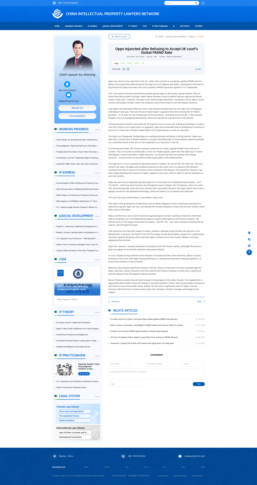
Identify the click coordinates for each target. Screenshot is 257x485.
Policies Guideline (66, 420)
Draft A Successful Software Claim (71, 387)
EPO (145, 467)
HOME (57, 26)
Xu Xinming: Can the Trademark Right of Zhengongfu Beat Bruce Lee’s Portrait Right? (78, 158)
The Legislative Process (69, 416)
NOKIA (137, 63)
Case (145, 26)
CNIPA (86, 467)
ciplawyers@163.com (68, 101)
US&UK (192, 36)
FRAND (129, 63)
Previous (115, 301)
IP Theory (132, 26)
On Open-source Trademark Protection (73, 322)
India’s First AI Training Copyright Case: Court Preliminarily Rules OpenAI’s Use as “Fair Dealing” (78, 244)
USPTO (107, 467)
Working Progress (74, 26)
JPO (164, 467)
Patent (200, 36)
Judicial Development (112, 26)
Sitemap (198, 26)
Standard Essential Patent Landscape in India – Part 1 (78, 340)
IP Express (92, 26)
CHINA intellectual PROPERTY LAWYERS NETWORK (112, 13)
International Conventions (70, 437)
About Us (77, 108)
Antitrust (185, 26)
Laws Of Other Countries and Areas (74, 432)
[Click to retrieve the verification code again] (139, 384)
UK (143, 63)
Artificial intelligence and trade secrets (73, 346)
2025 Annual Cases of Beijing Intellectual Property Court (78, 189)
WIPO (203, 467)
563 (199, 69)
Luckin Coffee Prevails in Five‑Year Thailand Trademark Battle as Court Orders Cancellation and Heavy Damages (78, 250)
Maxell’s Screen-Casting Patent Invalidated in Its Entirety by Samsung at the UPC (78, 232)
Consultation (77, 116)
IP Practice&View (160, 26)
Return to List (121, 36)
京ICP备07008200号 (119, 476)
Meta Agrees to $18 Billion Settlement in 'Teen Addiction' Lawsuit (78, 201)
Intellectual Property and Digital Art (72, 334)
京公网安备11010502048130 (138, 476)
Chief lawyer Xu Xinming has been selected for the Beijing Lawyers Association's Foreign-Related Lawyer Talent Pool (78, 139)
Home (160, 36)
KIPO (183, 467)
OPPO (123, 63)
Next (199, 301)
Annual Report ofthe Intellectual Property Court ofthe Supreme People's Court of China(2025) (78, 183)
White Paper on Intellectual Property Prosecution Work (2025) (78, 195)
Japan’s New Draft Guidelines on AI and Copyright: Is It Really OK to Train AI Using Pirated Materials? (78, 328)
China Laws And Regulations (71, 411)
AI (174, 26)
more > (97, 130)
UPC (126, 467)
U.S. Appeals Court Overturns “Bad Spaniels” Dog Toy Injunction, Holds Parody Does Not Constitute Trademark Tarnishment (78, 238)
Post (199, 384)
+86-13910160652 (67, 3)
